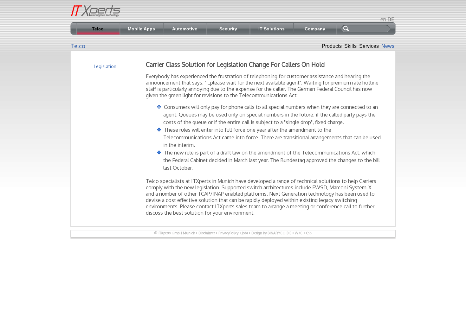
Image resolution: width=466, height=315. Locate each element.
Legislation (105, 66)
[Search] (373, 29)
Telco (98, 28)
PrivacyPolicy (228, 233)
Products (332, 46)
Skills (350, 46)
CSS (309, 233)
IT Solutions (271, 28)
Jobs (245, 233)
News (387, 46)
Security (228, 28)
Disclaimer (206, 233)
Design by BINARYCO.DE (271, 233)
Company (315, 28)
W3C (299, 233)
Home (97, 14)
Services (369, 46)
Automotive (184, 28)
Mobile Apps (141, 28)
